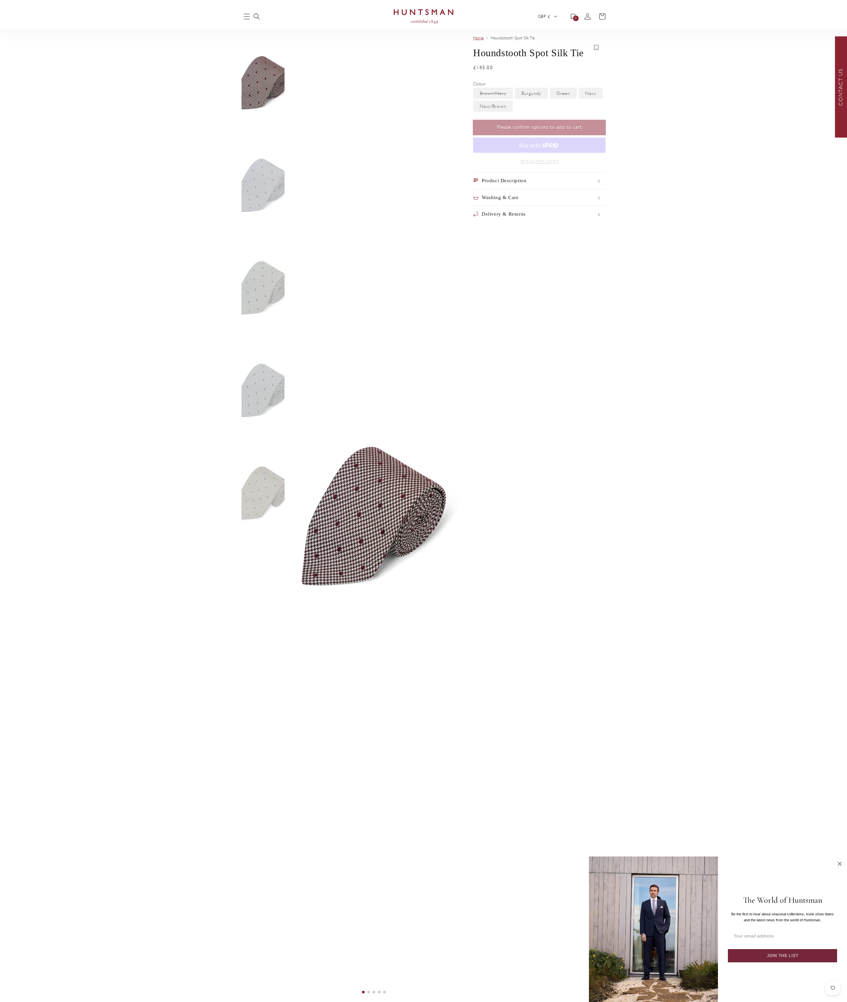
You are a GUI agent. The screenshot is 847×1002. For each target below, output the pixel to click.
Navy (594, 94)
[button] (256, 16)
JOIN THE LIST (782, 955)
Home (478, 38)
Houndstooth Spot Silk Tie (513, 38)
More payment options (539, 161)
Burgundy (534, 94)
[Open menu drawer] (247, 17)
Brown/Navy (496, 94)
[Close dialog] (840, 864)
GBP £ (544, 16)
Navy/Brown (496, 107)
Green (567, 94)
